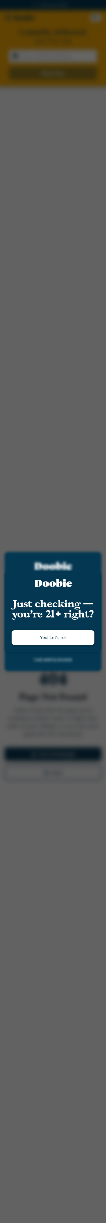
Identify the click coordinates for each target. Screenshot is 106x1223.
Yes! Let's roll (53, 637)
